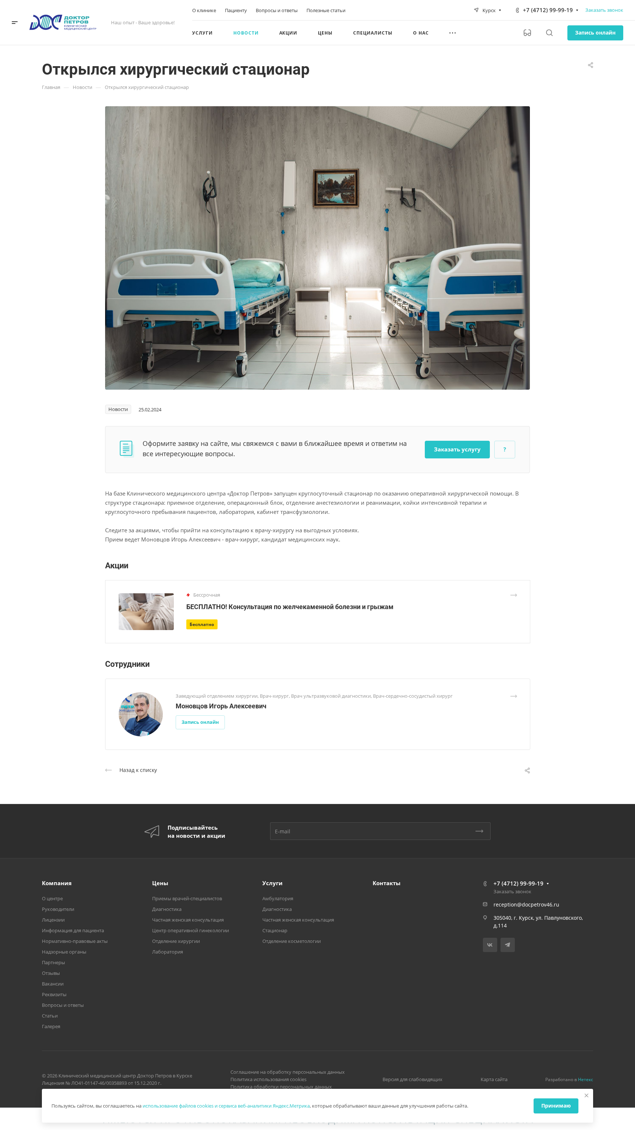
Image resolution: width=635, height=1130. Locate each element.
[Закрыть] (586, 1095)
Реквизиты (54, 994)
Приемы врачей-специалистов (187, 898)
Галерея (51, 1026)
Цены (160, 883)
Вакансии (53, 983)
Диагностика (167, 909)
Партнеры (53, 962)
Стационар (274, 930)
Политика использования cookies (268, 1079)
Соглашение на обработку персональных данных (287, 1072)
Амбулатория (277, 898)
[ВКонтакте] (490, 945)
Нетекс (585, 1079)
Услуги (272, 883)
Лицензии (53, 919)
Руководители (58, 909)
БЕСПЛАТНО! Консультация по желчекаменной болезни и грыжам (290, 607)
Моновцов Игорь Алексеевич (221, 706)
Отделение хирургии (176, 941)
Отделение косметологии (291, 941)
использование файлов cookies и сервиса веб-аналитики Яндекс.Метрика (226, 1105)
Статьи (50, 1015)
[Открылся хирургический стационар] (317, 247)
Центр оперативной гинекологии (190, 930)
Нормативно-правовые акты (75, 941)
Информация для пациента (73, 930)
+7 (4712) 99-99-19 (548, 10)
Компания (57, 883)
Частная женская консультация (188, 919)
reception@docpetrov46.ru (526, 904)
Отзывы (51, 973)
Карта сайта (494, 1079)
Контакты (387, 883)
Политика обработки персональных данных (281, 1086)
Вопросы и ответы (63, 1005)
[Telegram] (508, 945)
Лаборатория (167, 951)
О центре (52, 898)
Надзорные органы (64, 951)
